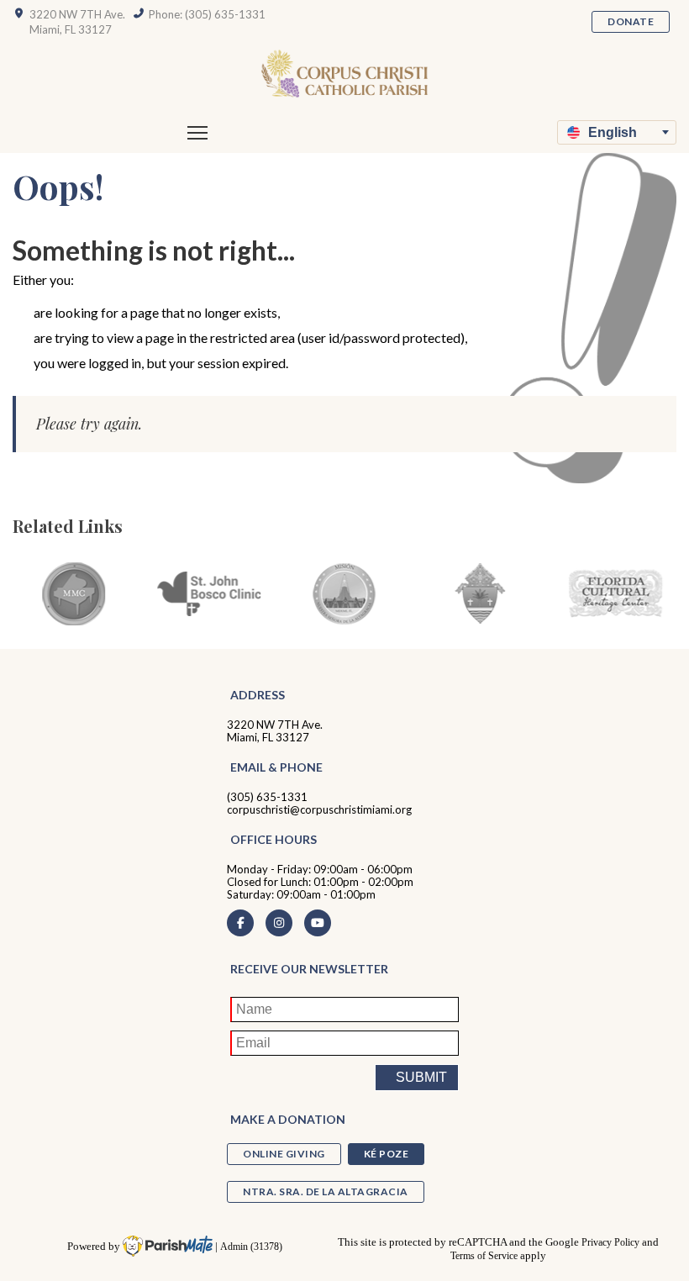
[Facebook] (240, 922)
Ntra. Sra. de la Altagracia (325, 1191)
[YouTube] (317, 922)
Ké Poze (386, 1153)
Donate (630, 21)
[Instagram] (279, 922)
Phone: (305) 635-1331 (207, 14)
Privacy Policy (610, 1242)
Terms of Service (484, 1256)
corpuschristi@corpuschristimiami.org (319, 809)
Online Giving (284, 1153)
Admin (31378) (251, 1246)
